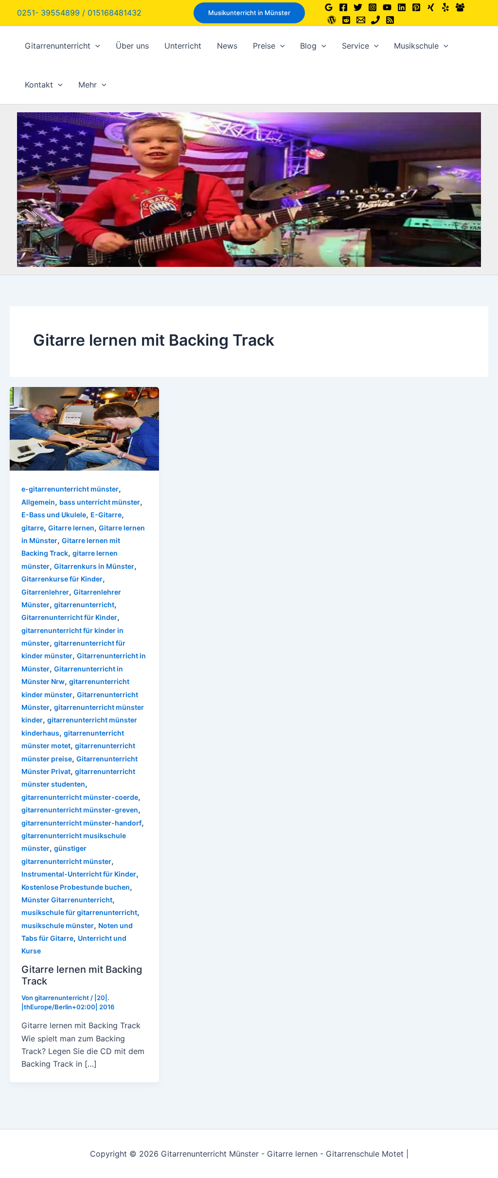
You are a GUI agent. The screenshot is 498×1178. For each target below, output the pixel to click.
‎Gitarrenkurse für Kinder (62, 579)
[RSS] (390, 20)
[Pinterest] (416, 7)
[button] (249, 12)
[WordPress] (331, 20)
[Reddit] (346, 20)
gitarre (32, 528)
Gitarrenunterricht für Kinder (69, 617)
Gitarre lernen (71, 528)
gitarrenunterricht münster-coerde (79, 797)
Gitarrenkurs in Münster (94, 566)
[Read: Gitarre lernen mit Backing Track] (84, 428)
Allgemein (38, 502)
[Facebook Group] (460, 7)
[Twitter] (358, 7)
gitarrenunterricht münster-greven (79, 810)
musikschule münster (57, 925)
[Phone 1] (375, 20)
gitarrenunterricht (84, 604)
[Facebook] (343, 7)
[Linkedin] (401, 7)
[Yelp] (445, 7)
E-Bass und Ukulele (53, 514)
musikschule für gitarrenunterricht (79, 912)
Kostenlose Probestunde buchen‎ (75, 887)
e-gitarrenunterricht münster (70, 489)
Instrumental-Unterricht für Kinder (78, 874)
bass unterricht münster (99, 502)
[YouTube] (387, 7)
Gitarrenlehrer (45, 592)
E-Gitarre (106, 514)
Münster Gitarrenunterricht (66, 900)
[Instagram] (372, 7)
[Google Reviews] (328, 7)
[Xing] (431, 7)
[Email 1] (360, 20)
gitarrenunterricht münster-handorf (81, 823)
